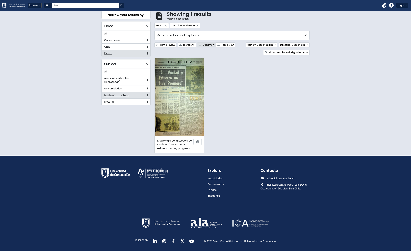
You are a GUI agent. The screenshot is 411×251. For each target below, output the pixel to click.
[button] (384, 5)
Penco (126, 54)
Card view (208, 44)
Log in (401, 5)
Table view (227, 44)
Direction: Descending (293, 44)
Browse (33, 5)
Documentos (215, 184)
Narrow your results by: (126, 15)
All (105, 33)
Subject (110, 64)
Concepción (126, 41)
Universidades (126, 89)
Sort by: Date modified (260, 44)
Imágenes (213, 196)
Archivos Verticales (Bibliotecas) (126, 80)
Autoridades (215, 178)
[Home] (15, 5)
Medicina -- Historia (126, 96)
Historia (126, 102)
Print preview (167, 44)
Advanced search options (178, 35)
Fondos (212, 190)
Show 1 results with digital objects (288, 52)
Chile (126, 47)
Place (108, 26)
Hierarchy (188, 44)
